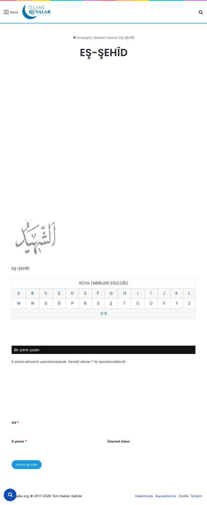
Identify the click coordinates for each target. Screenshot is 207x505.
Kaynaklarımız (165, 496)
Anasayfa (83, 37)
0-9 (103, 313)
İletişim (196, 496)
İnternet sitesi (118, 441)
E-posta (19, 441)
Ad (15, 422)
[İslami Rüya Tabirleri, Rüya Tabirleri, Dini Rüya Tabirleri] (36, 11)
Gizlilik (184, 496)
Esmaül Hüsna (105, 37)
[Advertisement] (103, 105)
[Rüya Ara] (200, 13)
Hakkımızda (144, 496)
